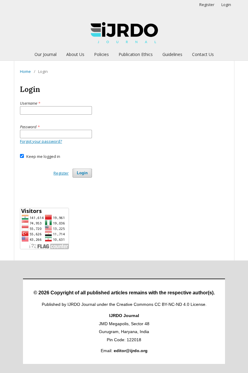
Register (206, 4)
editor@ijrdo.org (131, 350)
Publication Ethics (136, 54)
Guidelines (172, 54)
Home (25, 71)
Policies (101, 54)
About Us (75, 54)
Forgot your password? (41, 141)
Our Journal (45, 54)
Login (226, 4)
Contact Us (203, 54)
